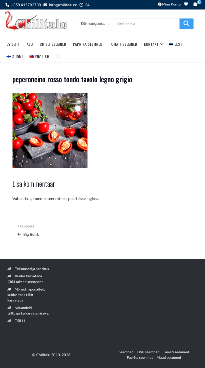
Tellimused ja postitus (32, 268)
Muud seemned (169, 357)
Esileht (13, 44)
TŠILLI (20, 320)
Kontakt (151, 44)
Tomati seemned (123, 44)
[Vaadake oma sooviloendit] (186, 4)
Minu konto (171, 4)
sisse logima (88, 198)
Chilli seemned (53, 44)
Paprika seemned (87, 44)
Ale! (30, 44)
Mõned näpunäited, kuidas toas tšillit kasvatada (26, 294)
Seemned (126, 352)
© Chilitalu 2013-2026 (51, 354)
